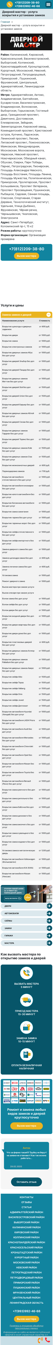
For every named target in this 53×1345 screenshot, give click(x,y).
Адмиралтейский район (26, 1212)
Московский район (26, 1262)
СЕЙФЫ (8, 921)
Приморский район (26, 1282)
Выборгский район (26, 1222)
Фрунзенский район (26, 1292)
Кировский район (26, 1232)
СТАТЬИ (27, 1207)
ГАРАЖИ (9, 935)
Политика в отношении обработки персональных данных (26, 1326)
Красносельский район (26, 1247)
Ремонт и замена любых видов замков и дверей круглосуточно (26, 1113)
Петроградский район (26, 1272)
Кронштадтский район (26, 1252)
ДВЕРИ (8, 906)
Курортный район (27, 1257)
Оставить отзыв (27, 1181)
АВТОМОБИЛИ (12, 913)
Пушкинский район (26, 1287)
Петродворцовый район (26, 1277)
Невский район (26, 1267)
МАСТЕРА (9, 943)
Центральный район (26, 1297)
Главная (5, 21)
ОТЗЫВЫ (26, 1202)
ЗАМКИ (8, 928)
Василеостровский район (26, 1217)
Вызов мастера (26, 255)
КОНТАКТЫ (26, 1197)
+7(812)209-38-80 (27, 2)
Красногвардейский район (26, 1242)
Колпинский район (26, 1237)
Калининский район (27, 1227)
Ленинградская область (26, 1302)
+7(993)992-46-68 (27, 6)
